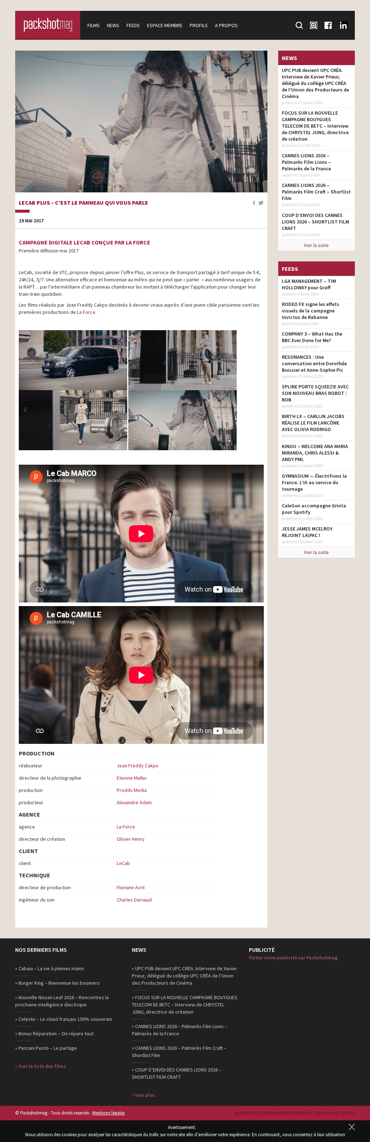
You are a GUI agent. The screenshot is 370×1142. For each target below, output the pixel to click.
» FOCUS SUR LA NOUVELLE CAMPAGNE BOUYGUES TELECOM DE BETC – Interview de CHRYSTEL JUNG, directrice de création (184, 1004)
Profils (199, 25)
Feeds (133, 25)
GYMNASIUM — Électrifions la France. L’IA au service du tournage (314, 482)
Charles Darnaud (134, 899)
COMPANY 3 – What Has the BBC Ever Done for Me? (312, 337)
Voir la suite (316, 245)
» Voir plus (143, 1095)
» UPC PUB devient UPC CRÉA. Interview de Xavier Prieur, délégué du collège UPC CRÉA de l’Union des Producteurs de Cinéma (184, 975)
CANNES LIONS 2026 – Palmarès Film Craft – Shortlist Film (316, 191)
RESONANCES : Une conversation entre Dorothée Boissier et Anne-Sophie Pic (314, 363)
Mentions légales (108, 1113)
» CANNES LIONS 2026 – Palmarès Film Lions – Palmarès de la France (179, 1030)
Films (93, 25)
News (113, 25)
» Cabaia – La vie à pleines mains (49, 968)
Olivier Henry (131, 839)
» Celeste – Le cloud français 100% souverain (63, 1019)
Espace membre (164, 25)
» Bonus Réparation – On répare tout (54, 1033)
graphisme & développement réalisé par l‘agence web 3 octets (295, 1113)
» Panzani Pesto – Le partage (46, 1048)
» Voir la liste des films (40, 1066)
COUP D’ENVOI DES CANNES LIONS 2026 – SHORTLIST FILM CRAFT (315, 221)
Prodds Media (132, 790)
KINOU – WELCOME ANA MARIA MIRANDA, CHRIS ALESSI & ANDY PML (315, 453)
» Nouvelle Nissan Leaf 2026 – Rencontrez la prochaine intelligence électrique (62, 1001)
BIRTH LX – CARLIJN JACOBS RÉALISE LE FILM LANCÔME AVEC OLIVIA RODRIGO (313, 422)
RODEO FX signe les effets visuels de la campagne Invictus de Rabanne (310, 310)
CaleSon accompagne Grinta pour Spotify (314, 508)
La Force (86, 312)
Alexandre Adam (134, 802)
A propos (226, 25)
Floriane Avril (131, 887)
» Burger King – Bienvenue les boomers (57, 983)
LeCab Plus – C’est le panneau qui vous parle (83, 203)
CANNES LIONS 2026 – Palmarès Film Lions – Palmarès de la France (306, 162)
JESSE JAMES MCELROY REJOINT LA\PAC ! (307, 531)
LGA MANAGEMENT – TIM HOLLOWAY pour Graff (309, 284)
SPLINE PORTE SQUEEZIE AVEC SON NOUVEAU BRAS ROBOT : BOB (315, 393)
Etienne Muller (132, 778)
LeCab (123, 863)
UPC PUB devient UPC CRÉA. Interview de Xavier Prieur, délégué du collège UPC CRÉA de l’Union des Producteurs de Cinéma (315, 83)
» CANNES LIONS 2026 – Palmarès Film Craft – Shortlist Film (179, 1051)
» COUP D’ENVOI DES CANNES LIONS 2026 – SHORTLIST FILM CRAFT (176, 1073)
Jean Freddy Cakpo (138, 765)
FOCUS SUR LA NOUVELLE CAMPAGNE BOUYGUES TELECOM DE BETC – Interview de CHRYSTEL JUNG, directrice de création (315, 126)
